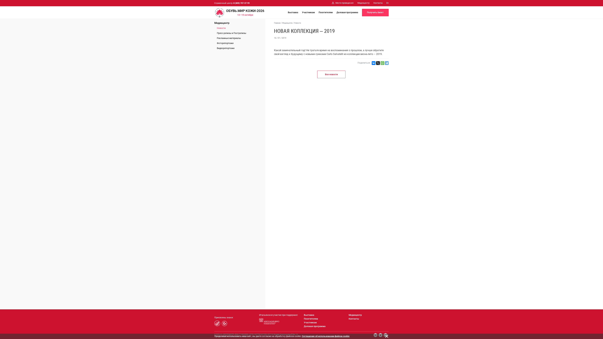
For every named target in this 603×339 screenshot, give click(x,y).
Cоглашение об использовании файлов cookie (326, 336)
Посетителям (326, 12)
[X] (378, 63)
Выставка (293, 12)
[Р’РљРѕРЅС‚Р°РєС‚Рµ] (373, 63)
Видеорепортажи (225, 48)
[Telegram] (387, 63)
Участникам (308, 12)
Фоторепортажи (225, 43)
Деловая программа (347, 12)
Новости (221, 28)
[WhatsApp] (382, 63)
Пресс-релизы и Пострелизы (231, 33)
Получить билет (375, 12)
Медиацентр (221, 23)
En (387, 3)
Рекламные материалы (229, 38)
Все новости (331, 74)
